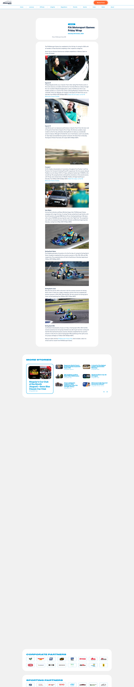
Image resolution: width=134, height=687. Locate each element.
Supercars (72, 369)
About (112, 7)
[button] (71, 24)
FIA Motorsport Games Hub (65, 338)
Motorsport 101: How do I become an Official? (99, 383)
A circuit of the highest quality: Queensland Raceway (98, 367)
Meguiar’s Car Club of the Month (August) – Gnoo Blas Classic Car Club (39, 385)
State (98, 369)
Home (21, 7)
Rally (71, 377)
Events (85, 7)
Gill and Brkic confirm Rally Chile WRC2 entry (71, 375)
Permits (75, 7)
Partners (102, 385)
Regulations (64, 7)
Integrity (52, 7)
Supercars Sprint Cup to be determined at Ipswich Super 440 (72, 367)
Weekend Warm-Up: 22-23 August (99, 375)
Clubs (94, 7)
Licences (31, 7)
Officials (42, 7)
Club (36, 391)
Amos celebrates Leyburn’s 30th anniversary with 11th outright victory (71, 384)
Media (103, 7)
